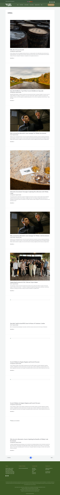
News (11, 283)
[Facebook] (49, 2)
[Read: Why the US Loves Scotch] (30, 34)
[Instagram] (6, 475)
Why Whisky (33, 468)
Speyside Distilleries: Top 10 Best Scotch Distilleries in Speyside (26, 91)
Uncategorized (12, 51)
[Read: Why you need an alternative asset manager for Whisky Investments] (30, 120)
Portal (11, 134)
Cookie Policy (34, 473)
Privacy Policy (34, 472)
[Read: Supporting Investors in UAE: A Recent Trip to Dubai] (30, 267)
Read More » (12, 58)
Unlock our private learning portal (23, 468)
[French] (29, 1)
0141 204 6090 (47, 469)
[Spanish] (30, 1)
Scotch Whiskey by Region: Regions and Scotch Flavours (25, 403)
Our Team (33, 470)
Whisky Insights (12, 237)
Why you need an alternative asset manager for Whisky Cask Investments (29, 235)
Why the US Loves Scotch (17, 49)
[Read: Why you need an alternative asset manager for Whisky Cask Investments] (30, 223)
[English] (28, 1)
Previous (9, 457)
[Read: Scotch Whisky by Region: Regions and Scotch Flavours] (30, 349)
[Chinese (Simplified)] (32, 1)
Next (52, 457)
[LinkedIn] (7, 475)
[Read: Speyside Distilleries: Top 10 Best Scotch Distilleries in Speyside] (30, 78)
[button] (42, 4)
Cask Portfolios (34, 469)
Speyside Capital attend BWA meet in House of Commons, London (27, 323)
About (33, 471)
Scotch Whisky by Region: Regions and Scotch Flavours (24, 362)
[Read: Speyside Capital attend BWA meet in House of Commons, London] (30, 310)
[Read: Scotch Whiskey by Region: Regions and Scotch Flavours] (30, 390)
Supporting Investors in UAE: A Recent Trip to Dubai (24, 282)
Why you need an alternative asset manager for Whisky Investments (28, 133)
